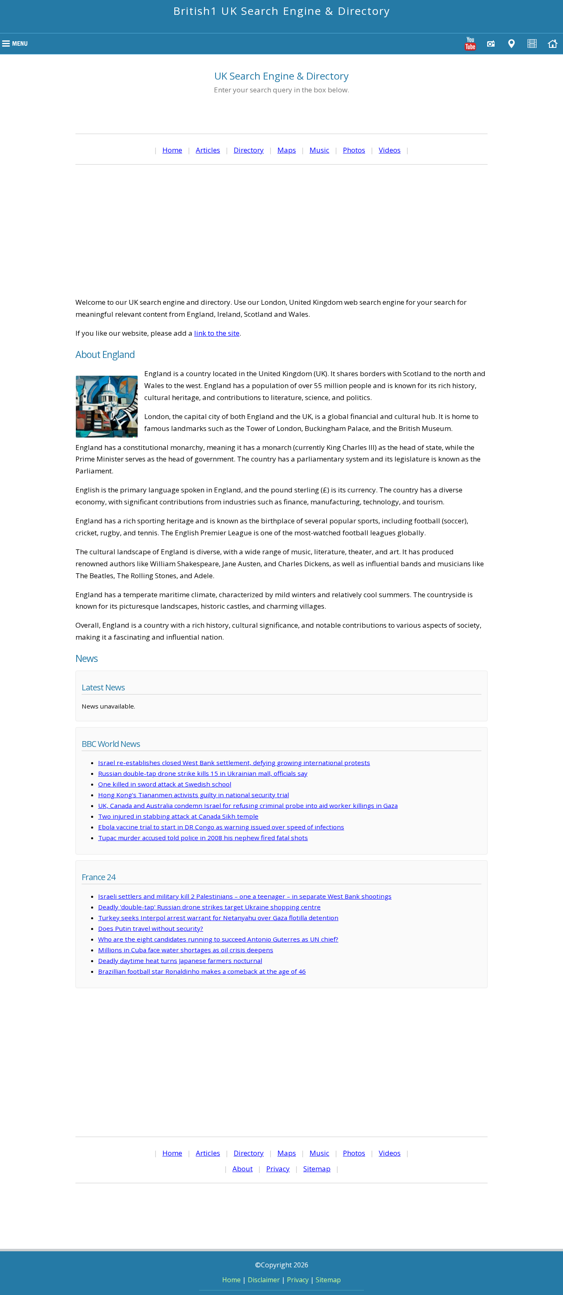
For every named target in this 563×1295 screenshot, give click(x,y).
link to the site (216, 333)
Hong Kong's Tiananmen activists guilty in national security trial (193, 795)
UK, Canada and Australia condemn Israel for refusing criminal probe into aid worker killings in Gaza (248, 805)
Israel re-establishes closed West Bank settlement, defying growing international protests (234, 762)
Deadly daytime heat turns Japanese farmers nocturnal (180, 960)
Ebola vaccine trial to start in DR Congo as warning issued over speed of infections (221, 827)
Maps (286, 150)
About (242, 1168)
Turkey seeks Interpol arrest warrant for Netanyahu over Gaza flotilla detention (218, 918)
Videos (390, 150)
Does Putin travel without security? (150, 928)
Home (172, 150)
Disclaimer (264, 1279)
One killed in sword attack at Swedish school (164, 784)
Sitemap (317, 1168)
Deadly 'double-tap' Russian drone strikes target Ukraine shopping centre (209, 907)
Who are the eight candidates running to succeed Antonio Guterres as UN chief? (218, 939)
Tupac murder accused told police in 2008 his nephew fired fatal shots (203, 838)
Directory (249, 150)
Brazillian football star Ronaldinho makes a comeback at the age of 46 (202, 971)
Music (319, 150)
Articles (208, 150)
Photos (354, 150)
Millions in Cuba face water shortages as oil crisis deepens (185, 950)
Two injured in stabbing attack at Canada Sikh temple (178, 816)
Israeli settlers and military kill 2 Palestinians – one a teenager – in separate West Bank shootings (245, 896)
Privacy (278, 1168)
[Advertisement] (281, 230)
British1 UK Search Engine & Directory (281, 10)
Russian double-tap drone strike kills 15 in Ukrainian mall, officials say (202, 773)
